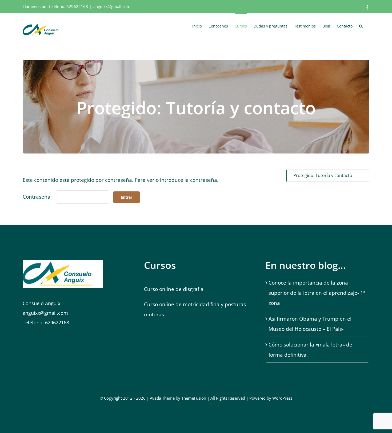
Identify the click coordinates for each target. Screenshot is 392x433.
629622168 (77, 6)
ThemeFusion (193, 398)
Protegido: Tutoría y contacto (322, 175)
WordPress (282, 398)
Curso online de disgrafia (173, 289)
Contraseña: (38, 196)
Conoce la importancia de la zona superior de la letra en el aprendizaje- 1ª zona (317, 292)
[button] (361, 25)
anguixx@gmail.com (111, 6)
